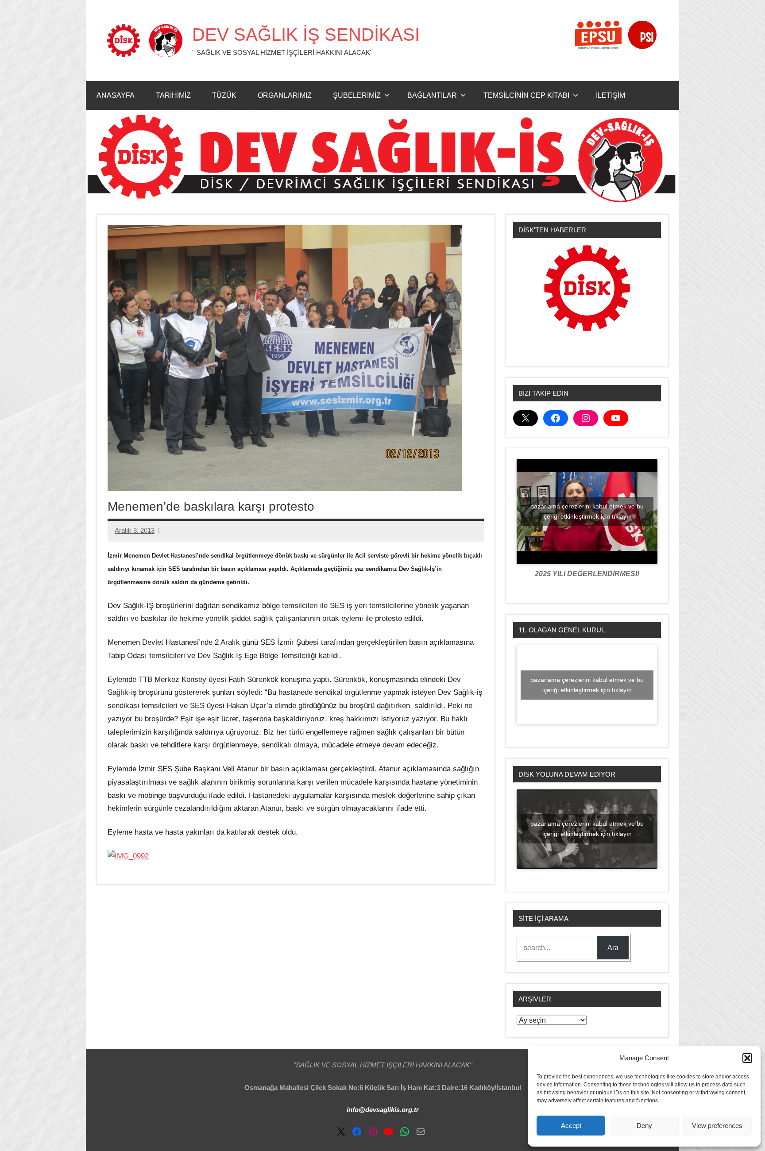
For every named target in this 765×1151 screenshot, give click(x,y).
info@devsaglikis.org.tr (383, 1109)
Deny (644, 1125)
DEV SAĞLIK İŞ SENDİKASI (306, 34)
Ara (612, 947)
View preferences (717, 1125)
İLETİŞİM (610, 95)
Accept (571, 1125)
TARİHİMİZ (173, 95)
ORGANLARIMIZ (285, 95)
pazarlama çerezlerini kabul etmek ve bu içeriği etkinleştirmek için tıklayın (587, 511)
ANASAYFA (116, 95)
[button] (747, 1058)
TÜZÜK (224, 95)
